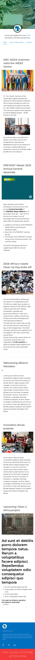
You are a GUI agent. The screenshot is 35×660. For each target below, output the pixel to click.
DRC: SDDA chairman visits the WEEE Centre (16, 63)
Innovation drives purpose (14, 426)
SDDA (23, 306)
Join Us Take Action (17, 42)
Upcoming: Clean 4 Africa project (15, 508)
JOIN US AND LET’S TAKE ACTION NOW (17, 654)
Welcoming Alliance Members (15, 364)
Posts (5, 42)
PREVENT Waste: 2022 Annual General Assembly (17, 169)
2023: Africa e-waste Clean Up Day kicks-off (17, 265)
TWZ (5, 321)
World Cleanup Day (10, 337)
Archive (29, 42)
